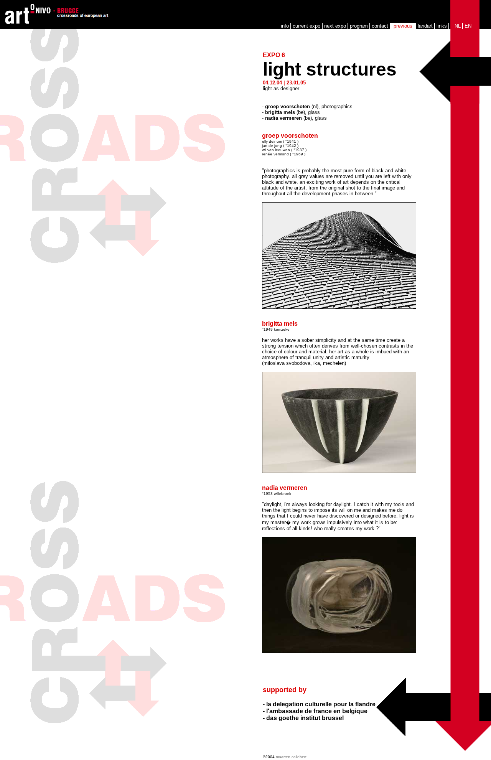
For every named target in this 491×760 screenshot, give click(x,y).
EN (468, 26)
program (359, 26)
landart (425, 26)
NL (458, 26)
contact (380, 26)
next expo (335, 26)
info (285, 26)
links (442, 26)
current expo (306, 26)
